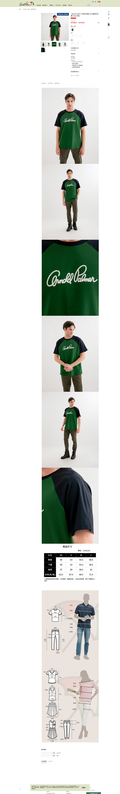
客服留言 (67, 791)
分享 (73, 75)
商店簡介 (48, 791)
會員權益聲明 (68, 793)
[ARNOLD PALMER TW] (26, 3)
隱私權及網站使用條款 (51, 793)
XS (72, 35)
